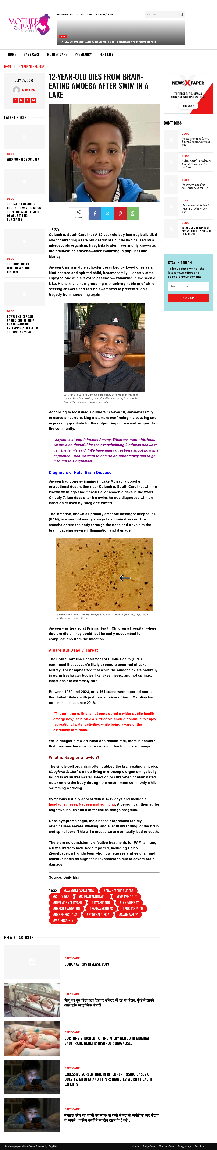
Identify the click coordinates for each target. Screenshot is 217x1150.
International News (32, 66)
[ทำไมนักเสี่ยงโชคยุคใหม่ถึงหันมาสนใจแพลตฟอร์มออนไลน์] (171, 162)
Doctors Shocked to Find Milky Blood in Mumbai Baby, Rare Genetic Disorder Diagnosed (106, 1040)
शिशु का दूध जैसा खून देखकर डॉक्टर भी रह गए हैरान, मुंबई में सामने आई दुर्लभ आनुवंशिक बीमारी (109, 1002)
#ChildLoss (61, 896)
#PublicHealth (132, 908)
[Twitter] (27, 100)
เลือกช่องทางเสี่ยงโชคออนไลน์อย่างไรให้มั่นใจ (195, 186)
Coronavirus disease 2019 (86, 964)
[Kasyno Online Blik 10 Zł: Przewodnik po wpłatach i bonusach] (171, 228)
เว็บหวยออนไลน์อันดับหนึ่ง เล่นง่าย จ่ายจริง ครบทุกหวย (196, 208)
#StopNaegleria (98, 914)
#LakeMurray (129, 902)
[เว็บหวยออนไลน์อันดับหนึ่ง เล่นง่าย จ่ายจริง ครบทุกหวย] (171, 206)
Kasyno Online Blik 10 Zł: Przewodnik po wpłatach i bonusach (196, 231)
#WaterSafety (63, 920)
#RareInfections (65, 914)
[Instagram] (21, 100)
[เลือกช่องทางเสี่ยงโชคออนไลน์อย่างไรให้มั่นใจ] (171, 184)
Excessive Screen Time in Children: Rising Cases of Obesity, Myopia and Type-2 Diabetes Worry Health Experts (108, 1079)
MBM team (28, 90)
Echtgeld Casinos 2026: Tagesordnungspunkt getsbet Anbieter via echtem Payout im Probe (107, 41)
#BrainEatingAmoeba (118, 890)
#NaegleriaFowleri (66, 908)
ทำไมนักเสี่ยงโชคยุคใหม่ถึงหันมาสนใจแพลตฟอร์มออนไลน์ (196, 164)
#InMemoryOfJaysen (67, 902)
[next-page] (173, 246)
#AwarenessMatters (79, 890)
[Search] (181, 14)
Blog (63, 36)
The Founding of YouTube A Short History (19, 268)
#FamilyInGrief (126, 896)
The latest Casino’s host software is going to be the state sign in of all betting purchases (24, 212)
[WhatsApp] (133, 213)
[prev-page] (166, 246)
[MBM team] (17, 90)
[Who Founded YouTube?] (24, 137)
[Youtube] (33, 100)
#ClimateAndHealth (93, 896)
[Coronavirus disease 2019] (32, 962)
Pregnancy (184, 1146)
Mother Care (166, 1146)
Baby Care (72, 958)
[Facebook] (15, 100)
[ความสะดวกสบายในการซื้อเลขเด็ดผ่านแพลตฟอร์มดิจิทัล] (171, 139)
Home (8, 66)
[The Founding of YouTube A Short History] (24, 241)
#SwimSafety (128, 914)
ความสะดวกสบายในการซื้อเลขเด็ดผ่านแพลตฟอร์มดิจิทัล (196, 142)
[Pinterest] (120, 213)
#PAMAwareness (101, 908)
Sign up (188, 298)
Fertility (199, 1146)
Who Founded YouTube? (23, 159)
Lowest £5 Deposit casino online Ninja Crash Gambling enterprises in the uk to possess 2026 (22, 324)
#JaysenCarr (101, 902)
